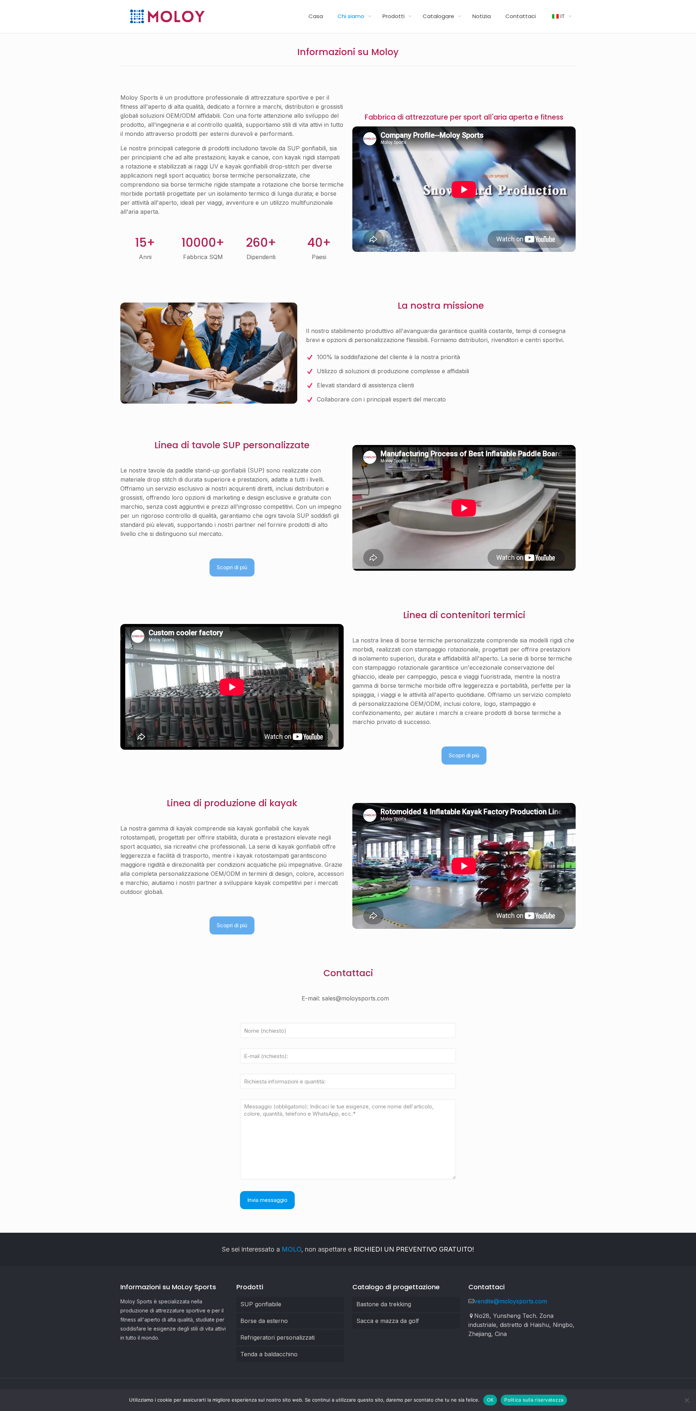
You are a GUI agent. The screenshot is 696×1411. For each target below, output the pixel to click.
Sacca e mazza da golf (387, 1320)
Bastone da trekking (383, 1304)
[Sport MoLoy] (167, 16)
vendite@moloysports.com (510, 1301)
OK (490, 1400)
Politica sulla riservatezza (533, 1400)
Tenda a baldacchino (269, 1354)
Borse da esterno (264, 1320)
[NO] (687, 1400)
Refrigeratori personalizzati (277, 1337)
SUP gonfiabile (260, 1304)
